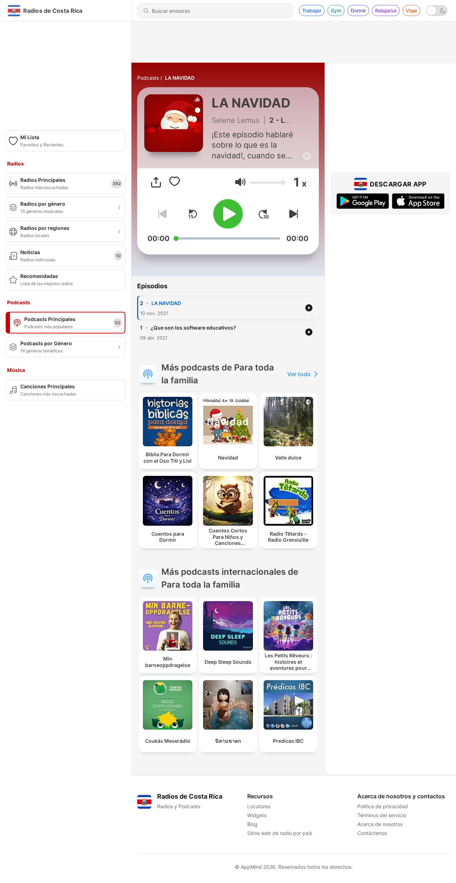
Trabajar (311, 10)
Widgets (256, 815)
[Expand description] (307, 156)
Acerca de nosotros (380, 824)
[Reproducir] (228, 214)
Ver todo (299, 374)
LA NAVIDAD (180, 78)
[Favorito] (174, 182)
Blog (252, 824)
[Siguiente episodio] (292, 214)
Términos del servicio (381, 815)
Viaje (411, 10)
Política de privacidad (382, 806)
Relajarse (386, 10)
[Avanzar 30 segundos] (263, 214)
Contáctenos (372, 833)
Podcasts (148, 78)
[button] (240, 182)
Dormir (358, 10)
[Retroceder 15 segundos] (192, 214)
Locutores (258, 806)
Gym (336, 10)
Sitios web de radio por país (279, 833)
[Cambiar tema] (436, 10)
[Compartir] (156, 182)
